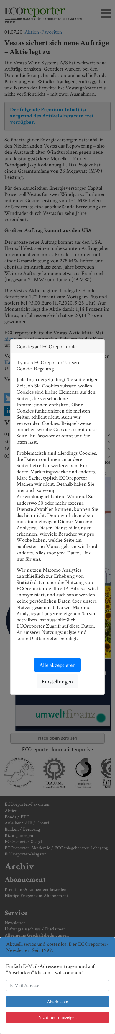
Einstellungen (57, 681)
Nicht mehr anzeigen (57, 1017)
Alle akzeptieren (57, 665)
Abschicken (57, 1001)
